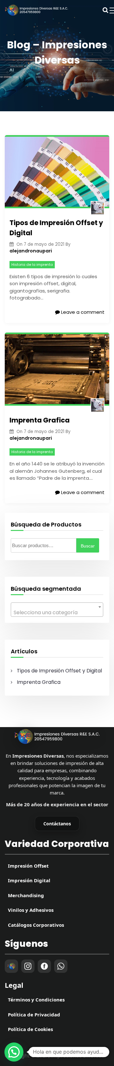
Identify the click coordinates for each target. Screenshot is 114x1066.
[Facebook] (44, 966)
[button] (13, 1052)
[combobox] (57, 609)
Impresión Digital (29, 880)
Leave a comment (82, 312)
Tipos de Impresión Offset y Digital (56, 227)
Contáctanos (57, 824)
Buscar (88, 545)
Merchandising (26, 895)
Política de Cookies (30, 1029)
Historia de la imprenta (32, 264)
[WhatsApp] (60, 966)
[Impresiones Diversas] (57, 736)
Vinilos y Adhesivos (31, 910)
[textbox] (57, 612)
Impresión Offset (28, 866)
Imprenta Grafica (40, 420)
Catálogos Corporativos (36, 925)
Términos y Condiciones (36, 999)
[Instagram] (28, 966)
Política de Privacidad (34, 1014)
